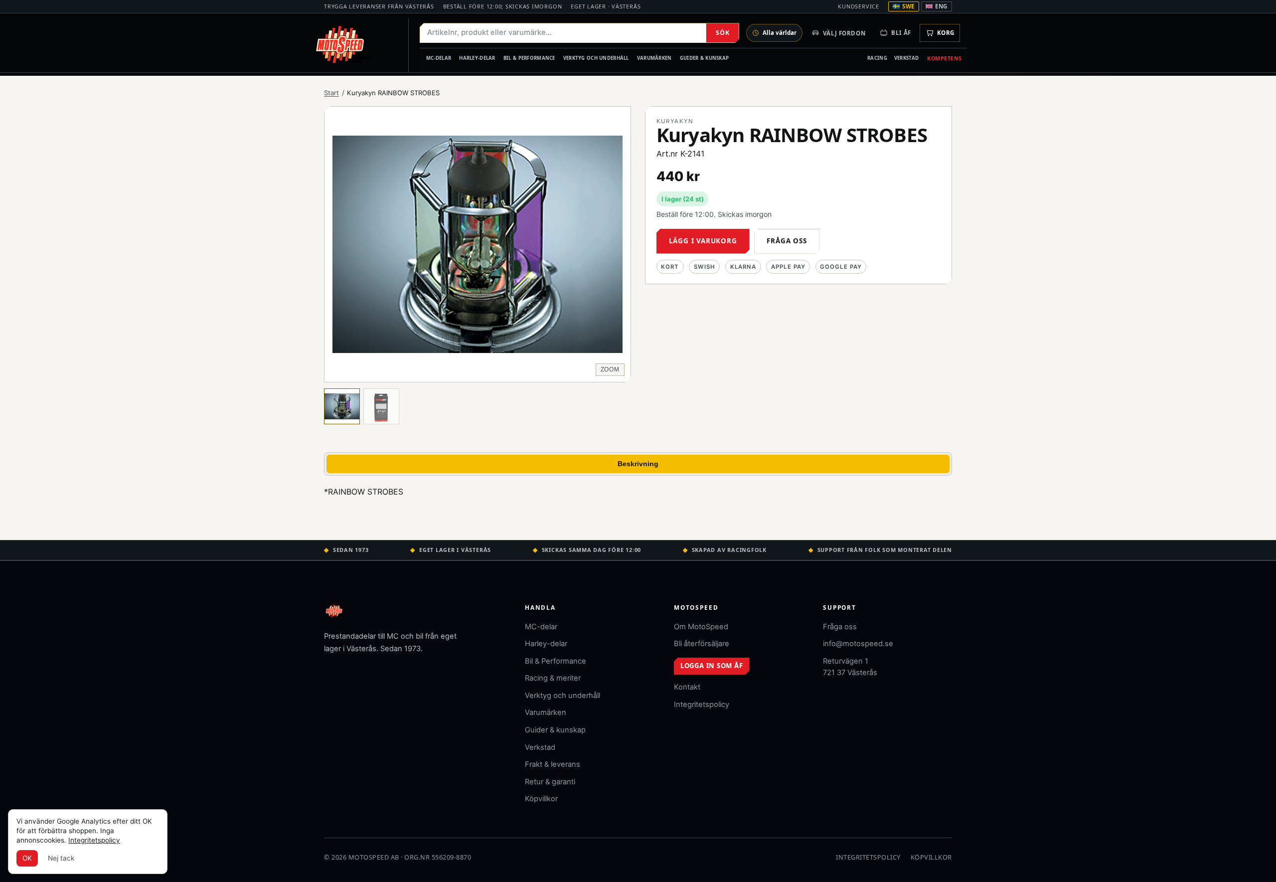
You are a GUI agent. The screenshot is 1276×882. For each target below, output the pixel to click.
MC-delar (438, 58)
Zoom (610, 369)
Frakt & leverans (552, 764)
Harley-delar (477, 58)
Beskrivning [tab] (638, 464)
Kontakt (687, 687)
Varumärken (654, 58)
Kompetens (944, 58)
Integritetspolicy (701, 704)
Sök (722, 32)
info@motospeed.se (858, 643)
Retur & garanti (550, 781)
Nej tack (61, 858)
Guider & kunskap (704, 58)
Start (331, 93)
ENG (941, 6)
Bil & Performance (529, 58)
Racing (877, 58)
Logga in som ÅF (711, 665)
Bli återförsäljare (701, 643)
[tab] (342, 406)
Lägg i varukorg (703, 240)
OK (27, 858)
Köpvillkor (541, 798)
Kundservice (858, 6)
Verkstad (906, 58)
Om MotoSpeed (701, 626)
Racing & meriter (553, 678)
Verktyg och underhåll (596, 58)
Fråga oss (786, 240)
